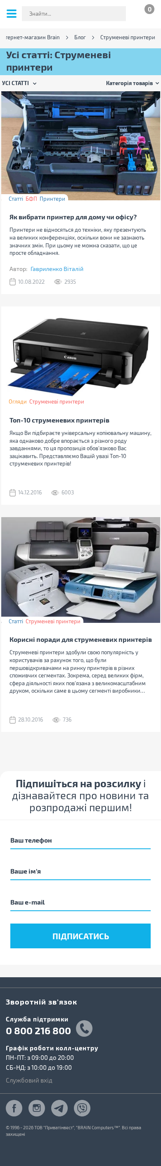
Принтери (52, 198)
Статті (16, 198)
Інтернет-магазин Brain (30, 37)
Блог (80, 37)
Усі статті (15, 83)
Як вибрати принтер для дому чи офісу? (73, 217)
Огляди (18, 401)
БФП (31, 198)
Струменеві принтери (56, 401)
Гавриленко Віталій (57, 268)
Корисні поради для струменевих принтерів (80, 639)
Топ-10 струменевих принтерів (59, 420)
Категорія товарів (129, 83)
